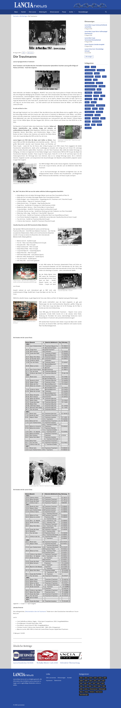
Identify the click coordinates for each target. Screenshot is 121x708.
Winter (99, 124)
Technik (23, 12)
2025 (103, 686)
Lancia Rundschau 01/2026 (23, 663)
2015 (85, 683)
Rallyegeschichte (90, 112)
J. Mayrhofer (89, 92)
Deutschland (89, 73)
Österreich (88, 128)
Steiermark (95, 118)
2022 (90, 686)
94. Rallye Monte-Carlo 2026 (47, 663)
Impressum (49, 680)
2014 (23, 52)
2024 (99, 686)
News (16, 12)
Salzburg (97, 115)
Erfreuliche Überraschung (70, 663)
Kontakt (69, 677)
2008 (81, 680)
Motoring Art (43, 12)
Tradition (88, 121)
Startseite (16, 16)
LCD (95, 99)
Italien (99, 89)
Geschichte (99, 83)
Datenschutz (57, 680)
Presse (64, 12)
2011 (95, 680)
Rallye (101, 108)
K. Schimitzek (98, 92)
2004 (90, 678)
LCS (101, 99)
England (97, 73)
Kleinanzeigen (62, 677)
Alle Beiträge (23, 16)
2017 (94, 683)
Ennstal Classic (89, 76)
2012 (99, 680)
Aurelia (93, 67)
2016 (89, 683)
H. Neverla (102, 86)
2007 (104, 678)
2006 (100, 678)
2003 (86, 678)
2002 (81, 678)
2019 (102, 683)
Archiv (71, 12)
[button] (106, 11)
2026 (81, 689)
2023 (94, 686)
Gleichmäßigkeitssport (91, 86)
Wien (93, 124)
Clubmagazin (101, 70)
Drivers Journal (54, 12)
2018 (98, 683)
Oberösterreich (100, 105)
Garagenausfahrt (90, 83)
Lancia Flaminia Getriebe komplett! (94, 44)
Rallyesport (99, 112)
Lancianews (88, 99)
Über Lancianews (51, 677)
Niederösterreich (90, 105)
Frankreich (88, 79)
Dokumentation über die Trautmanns (35, 611)
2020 (81, 686)
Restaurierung (89, 115)
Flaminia (98, 76)
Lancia (102, 96)
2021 (86, 686)
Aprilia (87, 67)
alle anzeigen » (89, 56)
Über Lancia (32, 12)
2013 (103, 680)
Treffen (87, 124)
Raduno (95, 108)
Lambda (96, 96)
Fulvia (95, 79)
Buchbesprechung (90, 70)
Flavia (104, 76)
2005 (95, 678)
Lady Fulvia (88, 96)
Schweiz (88, 118)
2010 (90, 680)
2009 (86, 680)
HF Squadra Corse (90, 89)
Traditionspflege (97, 121)
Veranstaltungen (83, 12)
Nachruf (94, 102)
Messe (87, 102)
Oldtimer (88, 108)
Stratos (103, 118)
